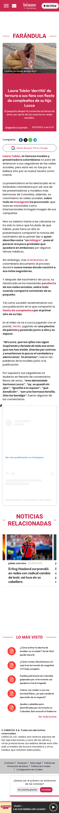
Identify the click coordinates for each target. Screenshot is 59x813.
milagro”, (36, 240)
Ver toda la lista (47, 716)
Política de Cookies (40, 766)
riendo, (17, 326)
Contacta (9, 763)
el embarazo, (35, 260)
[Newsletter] (14, 5)
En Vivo (51, 6)
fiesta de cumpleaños (18, 310)
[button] (6, 5)
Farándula (29, 36)
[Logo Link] (29, 6)
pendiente (49, 283)
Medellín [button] (18, 806)
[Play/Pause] (53, 807)
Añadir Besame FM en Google (32, 148)
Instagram (21, 202)
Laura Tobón (11, 156)
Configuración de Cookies (29, 769)
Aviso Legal (35, 763)
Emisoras (22, 763)
